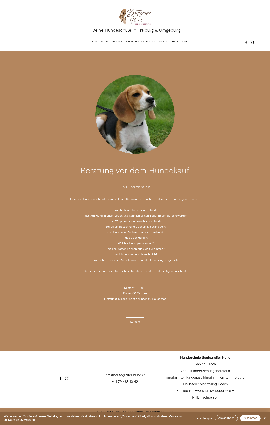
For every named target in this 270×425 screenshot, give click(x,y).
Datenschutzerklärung (21, 420)
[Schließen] (265, 418)
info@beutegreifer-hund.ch (125, 375)
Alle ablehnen (226, 418)
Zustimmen (250, 418)
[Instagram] (252, 42)
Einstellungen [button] (204, 418)
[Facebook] (246, 42)
